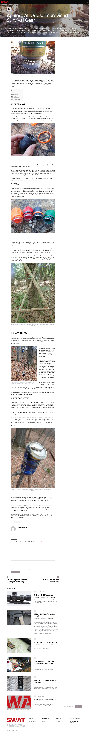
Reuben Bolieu (22, 527)
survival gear (44, 85)
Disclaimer (58, 718)
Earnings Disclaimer (46, 721)
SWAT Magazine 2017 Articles (74, 722)
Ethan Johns (38, 618)
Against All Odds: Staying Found (45, 642)
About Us (31, 718)
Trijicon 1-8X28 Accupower (43, 595)
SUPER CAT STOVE (16, 99)
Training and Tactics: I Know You (45, 700)
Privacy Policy (45, 718)
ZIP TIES (14, 96)
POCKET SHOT (15, 94)
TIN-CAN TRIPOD (16, 97)
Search (78, 706)
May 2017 (17, 522)
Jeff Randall (38, 644)
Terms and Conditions (75, 718)
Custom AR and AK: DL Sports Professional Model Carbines (44, 662)
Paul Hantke (38, 665)
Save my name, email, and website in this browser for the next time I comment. (26, 569)
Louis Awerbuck (38, 702)
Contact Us (58, 721)
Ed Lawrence (38, 597)
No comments (52, 597)
